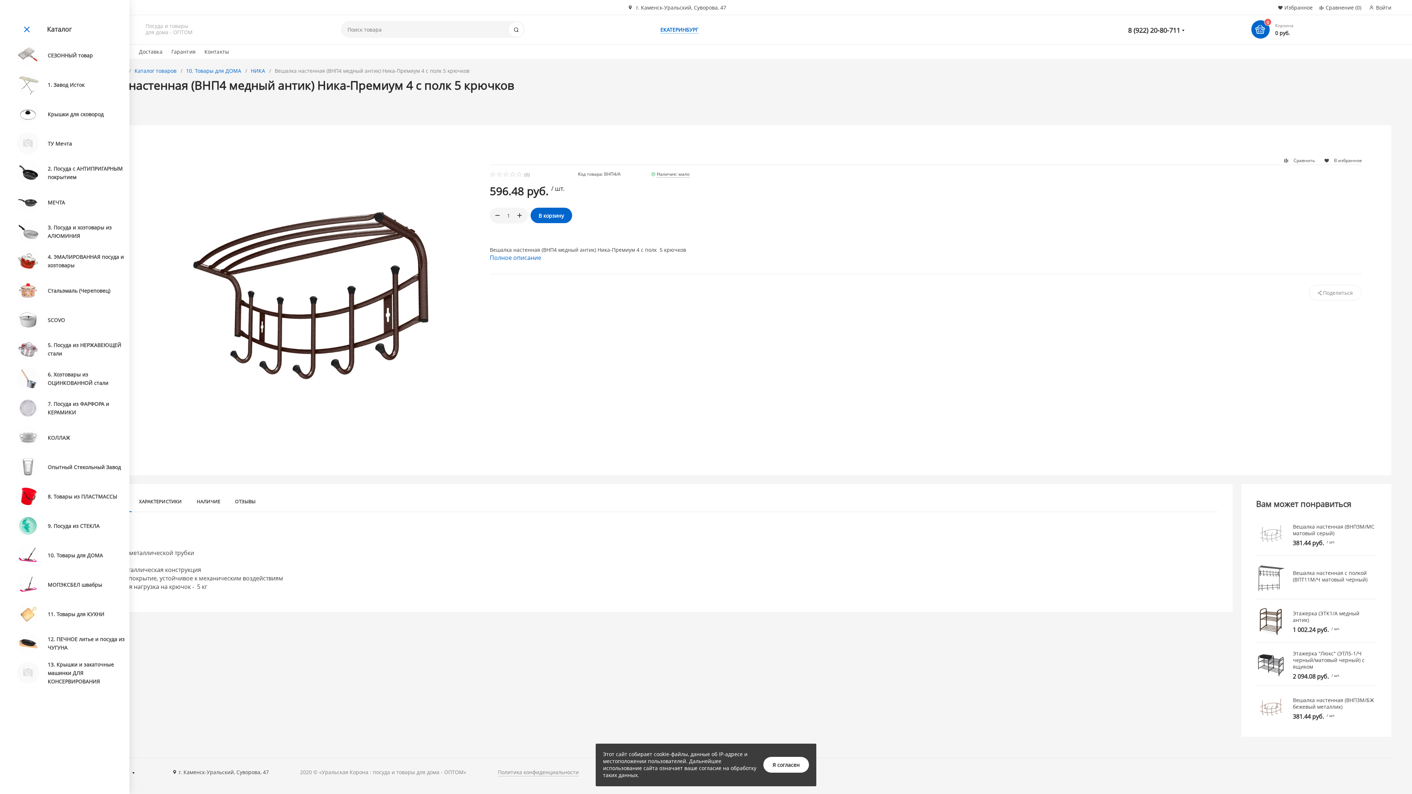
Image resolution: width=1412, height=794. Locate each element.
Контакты (216, 51)
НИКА (258, 70)
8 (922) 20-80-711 (1154, 30)
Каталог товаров (155, 70)
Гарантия (183, 51)
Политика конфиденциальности (538, 772)
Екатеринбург (679, 29)
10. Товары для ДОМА (213, 70)
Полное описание (515, 258)
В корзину (551, 215)
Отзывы (245, 501)
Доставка (151, 51)
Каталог (59, 29)
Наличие (209, 501)
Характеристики (160, 501)
